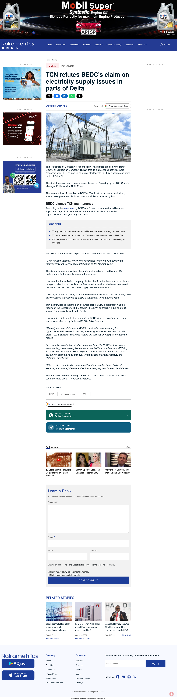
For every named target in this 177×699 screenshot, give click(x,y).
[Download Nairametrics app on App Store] (18, 675)
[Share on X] (49, 96)
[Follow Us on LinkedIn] (123, 676)
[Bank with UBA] (22, 128)
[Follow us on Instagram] (12, 47)
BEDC (51, 394)
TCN (84, 394)
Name (51, 536)
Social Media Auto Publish (79, 698)
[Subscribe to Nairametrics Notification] (171, 694)
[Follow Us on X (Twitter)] (135, 676)
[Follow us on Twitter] (17, 47)
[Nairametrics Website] (18, 43)
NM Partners (51, 678)
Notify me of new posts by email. (65, 574)
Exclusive (79, 660)
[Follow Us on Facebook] (117, 676)
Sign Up (155, 663)
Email (51, 550)
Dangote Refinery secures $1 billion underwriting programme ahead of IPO (117, 627)
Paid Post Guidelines (54, 682)
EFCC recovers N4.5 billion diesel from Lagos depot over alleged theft (88, 627)
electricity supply (68, 394)
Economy (79, 665)
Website (94, 550)
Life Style (79, 682)
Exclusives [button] (60, 44)
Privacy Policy (51, 674)
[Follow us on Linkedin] (7, 47)
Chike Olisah (126, 635)
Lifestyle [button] (129, 44)
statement (68, 208)
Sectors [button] (98, 44)
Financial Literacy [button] (114, 44)
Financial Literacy (83, 678)
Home (49, 44)
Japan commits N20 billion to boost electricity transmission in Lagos (58, 627)
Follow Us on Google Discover (119, 106)
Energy (54, 60)
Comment (53, 502)
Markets (79, 669)
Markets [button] (86, 44)
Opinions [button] (142, 44)
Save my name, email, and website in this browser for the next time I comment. (82, 564)
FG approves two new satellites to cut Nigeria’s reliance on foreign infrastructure (88, 231)
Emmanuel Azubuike (53, 638)
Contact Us (50, 669)
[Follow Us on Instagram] (129, 676)
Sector (78, 674)
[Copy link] (79, 96)
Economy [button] (74, 44)
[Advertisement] (155, 83)
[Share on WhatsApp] (72, 96)
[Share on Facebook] (57, 96)
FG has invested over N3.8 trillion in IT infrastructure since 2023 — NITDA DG (87, 235)
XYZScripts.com (101, 698)
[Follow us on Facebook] (3, 47)
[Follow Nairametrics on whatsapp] (22, 177)
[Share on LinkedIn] (64, 96)
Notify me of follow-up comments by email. (69, 571)
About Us (49, 665)
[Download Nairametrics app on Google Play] (18, 663)
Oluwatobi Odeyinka (56, 105)
